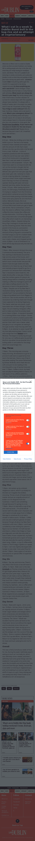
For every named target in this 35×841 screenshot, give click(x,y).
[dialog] (17, 420)
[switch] (27, 420)
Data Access (17, 459)
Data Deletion (7, 459)
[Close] (31, 382)
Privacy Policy (28, 459)
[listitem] (17, 416)
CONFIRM (10, 452)
